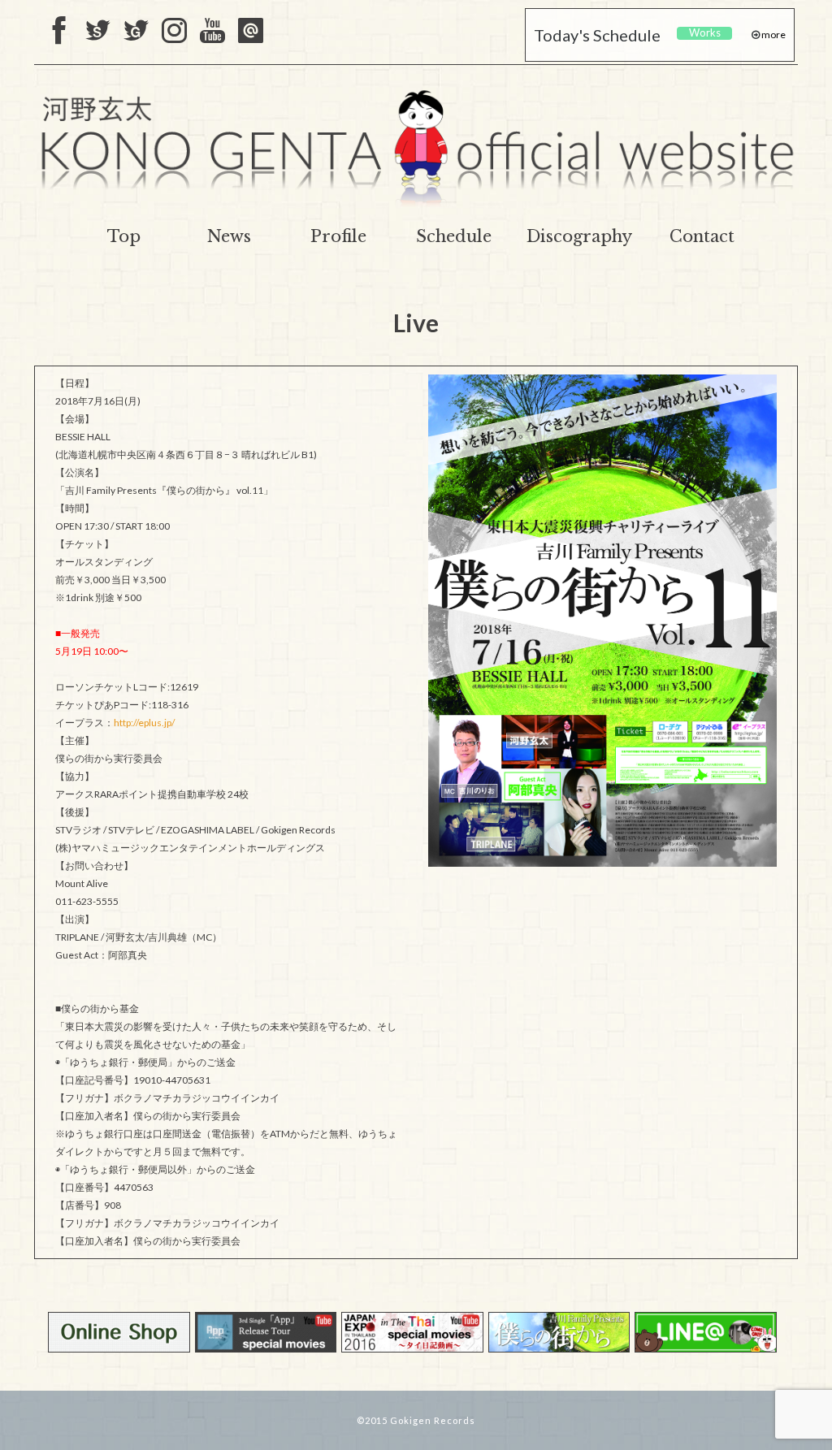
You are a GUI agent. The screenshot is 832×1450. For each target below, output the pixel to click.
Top (124, 236)
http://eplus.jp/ (144, 722)
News (229, 236)
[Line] (250, 31)
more (773, 34)
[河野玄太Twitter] (136, 31)
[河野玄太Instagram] (174, 31)
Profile (338, 236)
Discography (579, 236)
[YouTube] (212, 31)
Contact (702, 236)
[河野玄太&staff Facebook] (59, 31)
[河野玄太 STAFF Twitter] (97, 31)
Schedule (454, 236)
